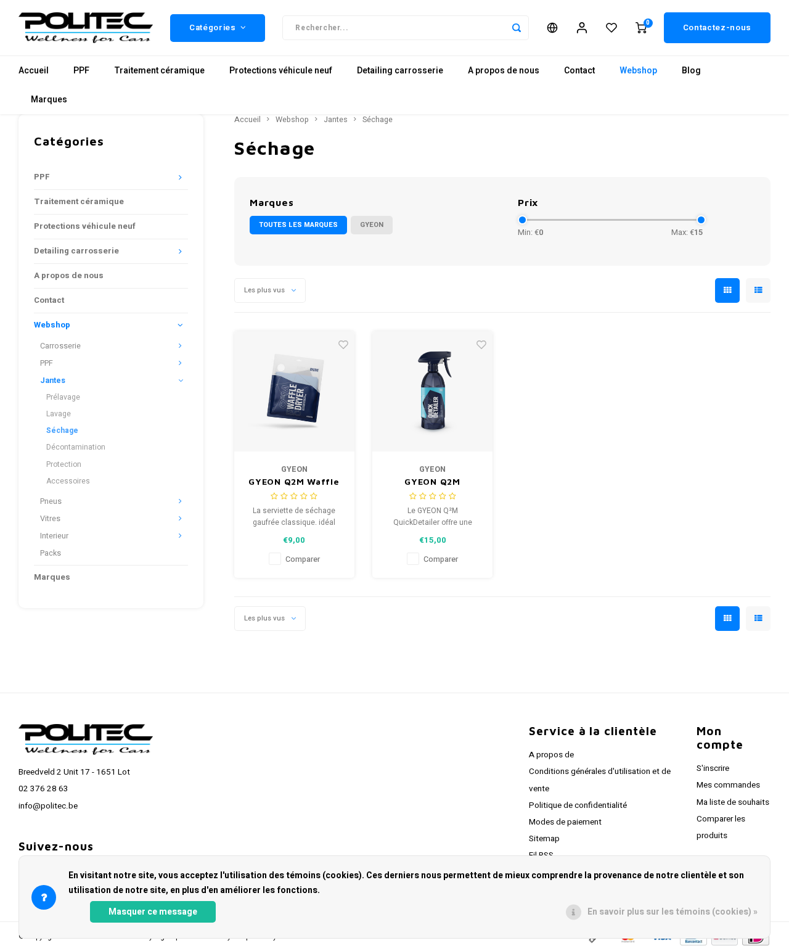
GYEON (371, 225)
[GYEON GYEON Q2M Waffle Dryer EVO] (294, 391)
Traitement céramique (159, 70)
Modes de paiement (565, 822)
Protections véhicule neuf (280, 70)
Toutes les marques (298, 225)
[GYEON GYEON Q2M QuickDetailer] (432, 391)
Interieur (54, 535)
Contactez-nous (717, 28)
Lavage (58, 413)
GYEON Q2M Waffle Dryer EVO (293, 482)
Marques (49, 99)
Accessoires (68, 481)
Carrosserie (60, 346)
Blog (691, 70)
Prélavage (63, 397)
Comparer (302, 559)
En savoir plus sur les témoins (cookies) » (672, 911)
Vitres (50, 518)
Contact (579, 70)
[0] (641, 28)
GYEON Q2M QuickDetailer (432, 482)
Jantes (52, 380)
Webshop (638, 70)
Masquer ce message (152, 911)
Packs (50, 553)
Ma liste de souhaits (733, 802)
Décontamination (75, 447)
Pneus (51, 501)
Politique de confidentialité (578, 805)
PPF (81, 70)
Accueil (33, 70)
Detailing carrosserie (400, 70)
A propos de (551, 755)
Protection (63, 464)
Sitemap (544, 839)
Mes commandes (728, 785)
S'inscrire (713, 768)
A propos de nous (503, 70)
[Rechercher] (516, 27)
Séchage (62, 430)
